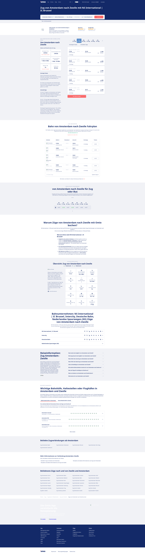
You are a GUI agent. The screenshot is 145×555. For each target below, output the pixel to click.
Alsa (58, 537)
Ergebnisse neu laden (72, 134)
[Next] (102, 40)
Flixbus (58, 536)
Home (41, 497)
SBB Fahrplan (44, 536)
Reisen (90, 528)
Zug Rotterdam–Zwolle (77, 490)
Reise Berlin (91, 532)
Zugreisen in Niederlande (53, 497)
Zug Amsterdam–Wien (93, 483)
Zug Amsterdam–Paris (45, 478)
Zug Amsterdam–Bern (77, 478)
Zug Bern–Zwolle (43, 490)
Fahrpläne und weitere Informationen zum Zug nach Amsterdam (87, 460)
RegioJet (58, 532)
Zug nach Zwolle (63, 497)
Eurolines (59, 534)
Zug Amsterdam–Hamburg (62, 485)
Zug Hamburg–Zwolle (61, 490)
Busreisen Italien (60, 539)
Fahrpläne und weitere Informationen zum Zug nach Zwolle (53, 462)
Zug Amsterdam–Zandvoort (46, 447)
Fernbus (51, 2)
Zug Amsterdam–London (77, 475)
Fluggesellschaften (77, 532)
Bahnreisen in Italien (45, 534)
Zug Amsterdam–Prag (61, 488)
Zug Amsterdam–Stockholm (78, 480)
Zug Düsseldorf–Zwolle (93, 490)
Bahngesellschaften (45, 530)
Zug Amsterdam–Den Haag (94, 445)
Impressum (53, 551)
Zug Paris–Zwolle (92, 488)
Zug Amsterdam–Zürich (45, 475)
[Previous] (55, 203)
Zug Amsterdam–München (94, 480)
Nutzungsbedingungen (63, 551)
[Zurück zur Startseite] (44, 2)
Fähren (59, 2)
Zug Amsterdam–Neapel (45, 485)
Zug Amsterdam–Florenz (77, 485)
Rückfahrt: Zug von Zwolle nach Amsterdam (50, 460)
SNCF (42, 539)
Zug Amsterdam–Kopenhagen (62, 483)
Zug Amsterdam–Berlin (45, 480)
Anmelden (103, 2)
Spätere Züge (95, 174)
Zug (48, 2)
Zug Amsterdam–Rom (61, 480)
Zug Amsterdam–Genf (93, 475)
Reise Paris (91, 534)
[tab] (73, 44)
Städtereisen (92, 530)
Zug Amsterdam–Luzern (45, 483)
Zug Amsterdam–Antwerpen (62, 445)
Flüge (56, 2)
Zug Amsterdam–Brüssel (77, 445)
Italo (42, 543)
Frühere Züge (50, 174)
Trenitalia (43, 537)
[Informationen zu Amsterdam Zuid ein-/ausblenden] (102, 426)
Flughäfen (75, 534)
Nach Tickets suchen (45, 54)
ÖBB (42, 541)
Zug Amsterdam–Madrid (94, 478)
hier (84, 178)
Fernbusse (59, 528)
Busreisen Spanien (61, 543)
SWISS (74, 530)
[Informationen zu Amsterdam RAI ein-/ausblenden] (102, 419)
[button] (70, 17)
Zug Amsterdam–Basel (45, 445)
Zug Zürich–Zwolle (76, 488)
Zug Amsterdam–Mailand (61, 478)
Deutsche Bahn (44, 532)
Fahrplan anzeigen (45, 69)
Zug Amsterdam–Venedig (45, 488)
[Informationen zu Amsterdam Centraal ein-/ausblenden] (102, 413)
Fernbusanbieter (60, 530)
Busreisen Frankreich (61, 541)
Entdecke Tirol (92, 536)
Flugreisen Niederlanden (78, 536)
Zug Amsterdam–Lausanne (78, 483)
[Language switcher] (77, 2)
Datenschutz (72, 551)
